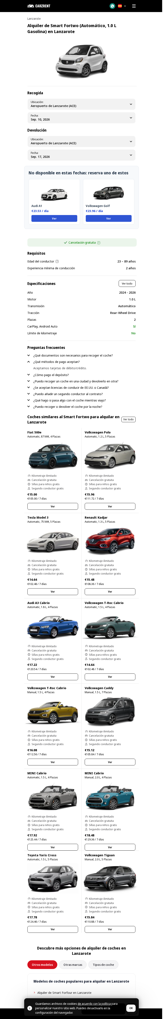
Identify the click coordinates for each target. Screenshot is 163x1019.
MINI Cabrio (36, 773)
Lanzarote (34, 19)
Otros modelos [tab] (42, 965)
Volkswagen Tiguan (100, 855)
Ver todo (127, 283)
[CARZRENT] (48, 6)
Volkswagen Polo (98, 432)
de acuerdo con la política (94, 1004)
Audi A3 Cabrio (38, 603)
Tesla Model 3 (37, 517)
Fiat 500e (34, 432)
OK (131, 1008)
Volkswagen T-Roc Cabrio (104, 603)
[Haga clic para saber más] (98, 242)
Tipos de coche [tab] (103, 965)
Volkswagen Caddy (99, 688)
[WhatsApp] (112, 6)
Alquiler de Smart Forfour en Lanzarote (64, 992)
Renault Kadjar (96, 517)
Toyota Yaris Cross (41, 855)
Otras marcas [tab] (72, 965)
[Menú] (134, 6)
